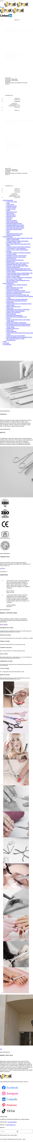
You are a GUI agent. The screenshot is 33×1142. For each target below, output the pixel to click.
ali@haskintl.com (11, 1124)
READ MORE (4, 624)
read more (2, 568)
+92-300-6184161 (12, 1122)
